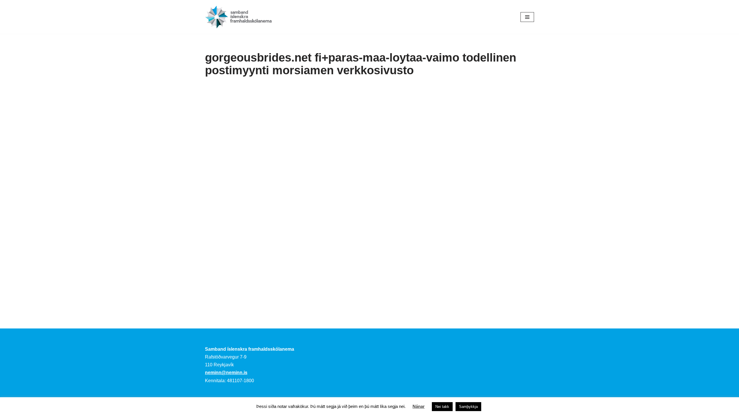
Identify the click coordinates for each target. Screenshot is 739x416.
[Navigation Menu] (527, 17)
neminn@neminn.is (226, 372)
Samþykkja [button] (468, 406)
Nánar (419, 406)
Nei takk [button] (442, 406)
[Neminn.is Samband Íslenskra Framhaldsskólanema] (238, 17)
